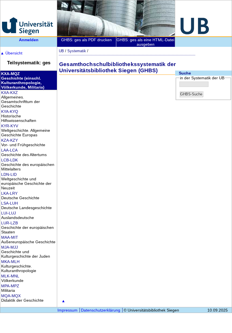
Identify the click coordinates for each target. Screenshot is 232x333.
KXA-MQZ (10, 73)
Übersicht (11, 53)
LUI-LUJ (8, 213)
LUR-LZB (9, 223)
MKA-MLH (10, 261)
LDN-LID (9, 174)
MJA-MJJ (9, 247)
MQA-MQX (11, 295)
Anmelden (28, 40)
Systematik (76, 51)
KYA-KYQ (9, 111)
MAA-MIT (9, 237)
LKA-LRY (9, 193)
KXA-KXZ (9, 92)
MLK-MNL (10, 276)
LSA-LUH (9, 203)
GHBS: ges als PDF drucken (86, 40)
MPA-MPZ (10, 286)
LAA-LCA (9, 150)
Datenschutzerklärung (100, 310)
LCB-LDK (9, 160)
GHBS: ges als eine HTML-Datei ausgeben (145, 42)
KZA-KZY (9, 140)
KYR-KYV (9, 126)
